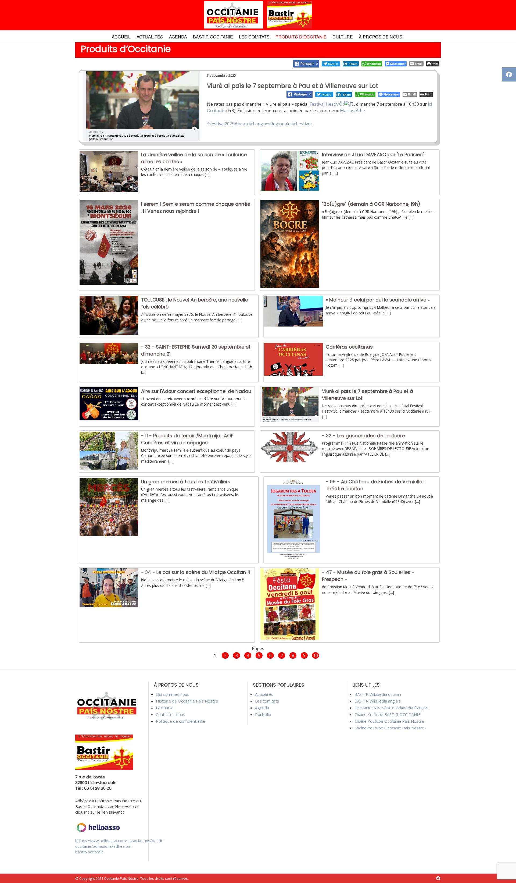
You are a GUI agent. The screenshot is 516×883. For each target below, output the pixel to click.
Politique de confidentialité (180, 721)
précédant (200, 655)
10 (315, 655)
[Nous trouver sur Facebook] (438, 878)
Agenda (178, 37)
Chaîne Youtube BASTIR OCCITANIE (387, 714)
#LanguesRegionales (271, 124)
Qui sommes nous (172, 694)
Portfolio (263, 714)
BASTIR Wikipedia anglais (377, 701)
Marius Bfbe (352, 111)
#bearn (242, 124)
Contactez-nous (170, 714)
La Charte (165, 707)
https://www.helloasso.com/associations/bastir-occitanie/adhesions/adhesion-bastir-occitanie (119, 846)
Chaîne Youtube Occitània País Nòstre (389, 721)
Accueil (121, 37)
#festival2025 (220, 124)
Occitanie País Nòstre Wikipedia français (391, 707)
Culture (342, 37)
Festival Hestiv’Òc (327, 104)
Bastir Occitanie (213, 37)
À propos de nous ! (381, 37)
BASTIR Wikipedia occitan (377, 694)
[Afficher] (109, 191)
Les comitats (254, 37)
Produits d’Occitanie (301, 37)
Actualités (150, 37)
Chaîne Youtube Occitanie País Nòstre (389, 727)
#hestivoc (303, 124)
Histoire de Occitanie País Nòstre (187, 701)
